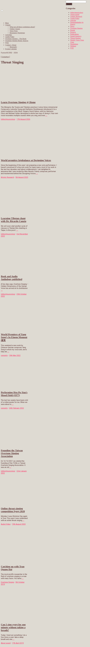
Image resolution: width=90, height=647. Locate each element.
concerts (73, 20)
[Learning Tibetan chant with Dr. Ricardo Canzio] (14, 214)
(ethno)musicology (76, 12)
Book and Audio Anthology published (11, 278)
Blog (7, 23)
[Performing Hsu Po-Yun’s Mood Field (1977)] (14, 388)
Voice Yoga (14, 31)
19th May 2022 (15, 355)
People (72, 30)
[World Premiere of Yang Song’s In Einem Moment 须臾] (14, 330)
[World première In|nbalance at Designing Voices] (29, 156)
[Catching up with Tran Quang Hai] (14, 562)
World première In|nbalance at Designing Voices (26, 160)
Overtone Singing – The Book (15, 39)
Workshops (74, 44)
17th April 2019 (18, 643)
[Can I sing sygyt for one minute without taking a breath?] (14, 620)
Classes (7, 25)
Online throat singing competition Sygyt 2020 (13, 510)
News (72, 26)
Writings (73, 46)
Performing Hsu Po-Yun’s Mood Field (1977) (14, 394)
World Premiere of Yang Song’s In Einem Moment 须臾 (14, 337)
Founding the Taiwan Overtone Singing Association (12, 453)
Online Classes (15, 29)
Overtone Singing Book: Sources (16, 41)
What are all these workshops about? (22, 27)
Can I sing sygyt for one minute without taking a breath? (13, 627)
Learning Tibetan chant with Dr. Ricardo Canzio (13, 219)
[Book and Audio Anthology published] (14, 272)
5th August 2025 (21, 177)
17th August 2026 (23, 119)
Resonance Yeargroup (17, 33)
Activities (8, 35)
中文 (7, 43)
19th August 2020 (19, 524)
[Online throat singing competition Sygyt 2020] (14, 504)
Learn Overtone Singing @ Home (18, 102)
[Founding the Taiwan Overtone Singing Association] (14, 446)
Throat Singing (75, 38)
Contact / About (10, 45)
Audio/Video (9, 37)
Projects (73, 32)
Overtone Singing (76, 28)
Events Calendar (11, 49)
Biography (13, 47)
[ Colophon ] (5, 57)
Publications (74, 34)
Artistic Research (76, 16)
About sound (74, 14)
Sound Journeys (75, 36)
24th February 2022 (16, 408)
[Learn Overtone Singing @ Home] (29, 98)
